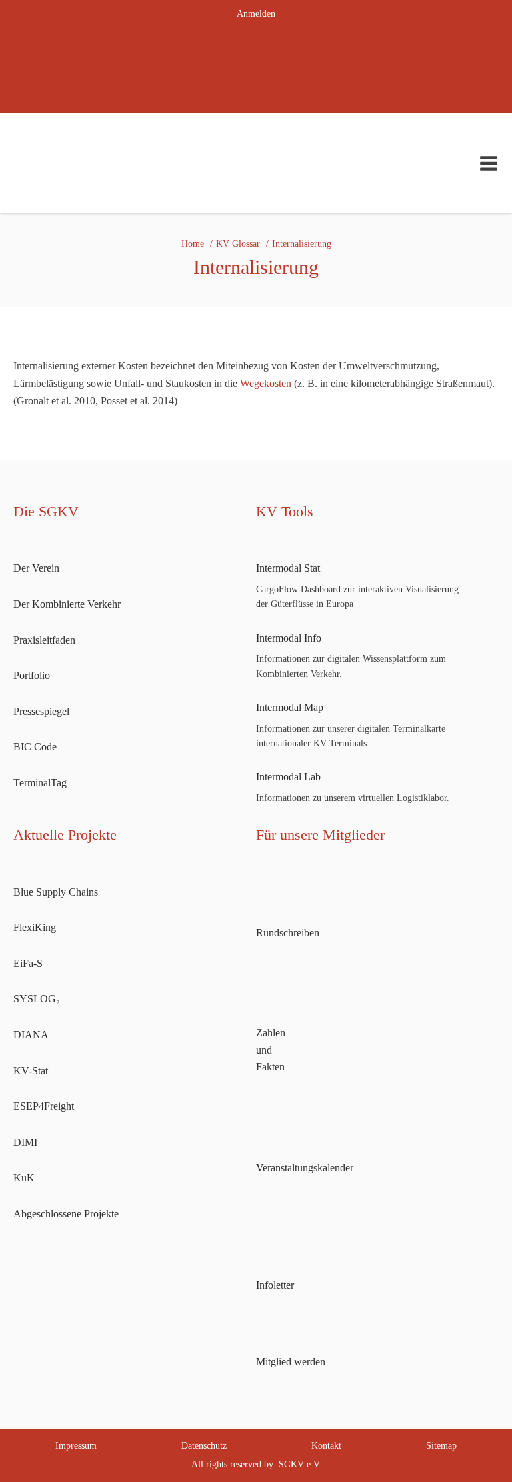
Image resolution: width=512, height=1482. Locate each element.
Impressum (76, 1446)
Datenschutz (204, 1446)
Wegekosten (265, 383)
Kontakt (326, 1446)
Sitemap (441, 1446)
